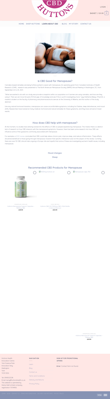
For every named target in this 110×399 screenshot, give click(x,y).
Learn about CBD (50, 24)
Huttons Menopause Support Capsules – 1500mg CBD (20, 207)
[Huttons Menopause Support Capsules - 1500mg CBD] (21, 187)
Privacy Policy (34, 384)
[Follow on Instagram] (104, 24)
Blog (64, 24)
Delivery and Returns (36, 380)
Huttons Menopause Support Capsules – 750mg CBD (89, 336)
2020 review (20, 136)
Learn (31, 364)
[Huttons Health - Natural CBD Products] (55, 10)
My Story (73, 24)
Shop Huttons (33, 24)
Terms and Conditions (37, 376)
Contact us (85, 24)
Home (21, 24)
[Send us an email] (107, 24)
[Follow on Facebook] (102, 24)
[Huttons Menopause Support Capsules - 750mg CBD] (89, 251)
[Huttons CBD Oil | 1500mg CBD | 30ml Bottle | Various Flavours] (55, 187)
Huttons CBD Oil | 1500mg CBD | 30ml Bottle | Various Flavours (55, 207)
